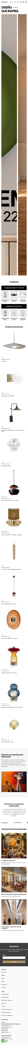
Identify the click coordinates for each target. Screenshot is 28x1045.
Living (2, 978)
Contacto (3, 1006)
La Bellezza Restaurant (8, 860)
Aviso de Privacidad (5, 1012)
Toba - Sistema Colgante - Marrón (8, 603)
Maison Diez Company (6, 1000)
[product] (14, 343)
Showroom (3, 1003)
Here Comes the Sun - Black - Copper (9, 500)
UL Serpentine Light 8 (6, 465)
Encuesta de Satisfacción (7, 1015)
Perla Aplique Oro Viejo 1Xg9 (7, 395)
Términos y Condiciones (6, 1009)
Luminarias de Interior (14, 300)
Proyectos (3, 987)
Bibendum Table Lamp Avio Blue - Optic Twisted (11, 707)
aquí (10, 1032)
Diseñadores (4, 984)
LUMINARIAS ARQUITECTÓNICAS (14, 288)
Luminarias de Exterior (5, 300)
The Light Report (5, 997)
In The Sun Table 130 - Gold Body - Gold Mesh (11, 534)
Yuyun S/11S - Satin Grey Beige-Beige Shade (11, 569)
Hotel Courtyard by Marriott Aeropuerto (13, 894)
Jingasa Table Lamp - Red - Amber (9, 672)
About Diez (3, 972)
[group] (9, 144)
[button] (20, 2)
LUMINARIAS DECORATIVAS (14, 306)
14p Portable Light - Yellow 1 (7, 741)
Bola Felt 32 (3, 361)
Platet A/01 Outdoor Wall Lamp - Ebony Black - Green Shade (13, 431)
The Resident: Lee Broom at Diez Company (11, 927)
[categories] (5, 294)
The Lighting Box (5, 994)
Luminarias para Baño (23, 300)
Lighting (3, 975)
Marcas (3, 981)
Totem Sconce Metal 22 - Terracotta (9, 638)
